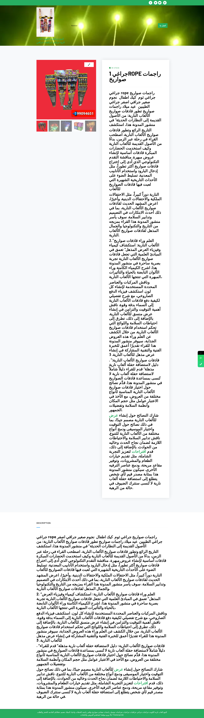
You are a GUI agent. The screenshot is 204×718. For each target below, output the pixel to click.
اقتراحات (139, 451)
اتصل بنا (163, 25)
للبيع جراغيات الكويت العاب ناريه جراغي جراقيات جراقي (82, 31)
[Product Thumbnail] (89, 64)
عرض (113, 415)
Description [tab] (43, 523)
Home (73, 26)
